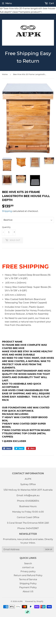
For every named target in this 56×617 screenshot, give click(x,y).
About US (28, 591)
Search (28, 563)
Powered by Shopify (34, 601)
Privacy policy (28, 571)
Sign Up (48, 549)
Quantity (6, 227)
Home (5, 74)
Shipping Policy (28, 583)
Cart (51, 3)
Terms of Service (28, 579)
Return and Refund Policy (28, 575)
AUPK (20, 601)
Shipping (7, 211)
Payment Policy (28, 587)
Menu (8, 3)
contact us (28, 567)
